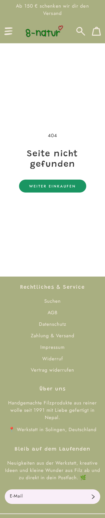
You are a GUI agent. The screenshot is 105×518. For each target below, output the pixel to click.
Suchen (52, 301)
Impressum (52, 347)
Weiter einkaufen (52, 186)
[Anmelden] (93, 496)
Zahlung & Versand (52, 335)
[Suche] (81, 31)
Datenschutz (52, 324)
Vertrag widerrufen (52, 370)
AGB (53, 312)
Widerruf (52, 358)
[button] (8, 31)
